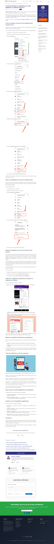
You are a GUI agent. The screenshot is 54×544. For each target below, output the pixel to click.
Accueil (24, 1)
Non (23, 435)
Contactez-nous (17, 526)
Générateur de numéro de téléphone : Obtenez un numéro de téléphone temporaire (19, 446)
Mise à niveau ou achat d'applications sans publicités (42, 46)
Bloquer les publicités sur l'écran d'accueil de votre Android (42, 34)
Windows (30, 1)
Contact (41, 1)
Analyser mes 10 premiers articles (43, 20)
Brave (8, 284)
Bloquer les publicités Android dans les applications (43, 40)
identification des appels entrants (15, 262)
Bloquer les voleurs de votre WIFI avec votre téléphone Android (16, 442)
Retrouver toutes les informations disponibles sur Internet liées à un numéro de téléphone (20, 449)
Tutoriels (37, 1)
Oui (19, 435)
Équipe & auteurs (18, 522)
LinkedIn (14, 462)
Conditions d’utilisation (18, 525)
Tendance (29, 522)
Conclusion (39, 51)
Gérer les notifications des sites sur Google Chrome (42, 31)
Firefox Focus (9, 312)
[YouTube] (31, 536)
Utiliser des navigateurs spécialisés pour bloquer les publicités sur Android (43, 37)
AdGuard (8, 343)
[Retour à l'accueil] (11, 1)
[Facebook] (22, 536)
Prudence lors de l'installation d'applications (42, 49)
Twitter (18, 462)
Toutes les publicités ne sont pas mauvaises (42, 43)
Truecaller (20, 261)
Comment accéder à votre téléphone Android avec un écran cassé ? (17, 444)
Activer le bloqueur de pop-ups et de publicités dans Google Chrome (42, 28)
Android (34, 1)
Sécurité (27, 1)
